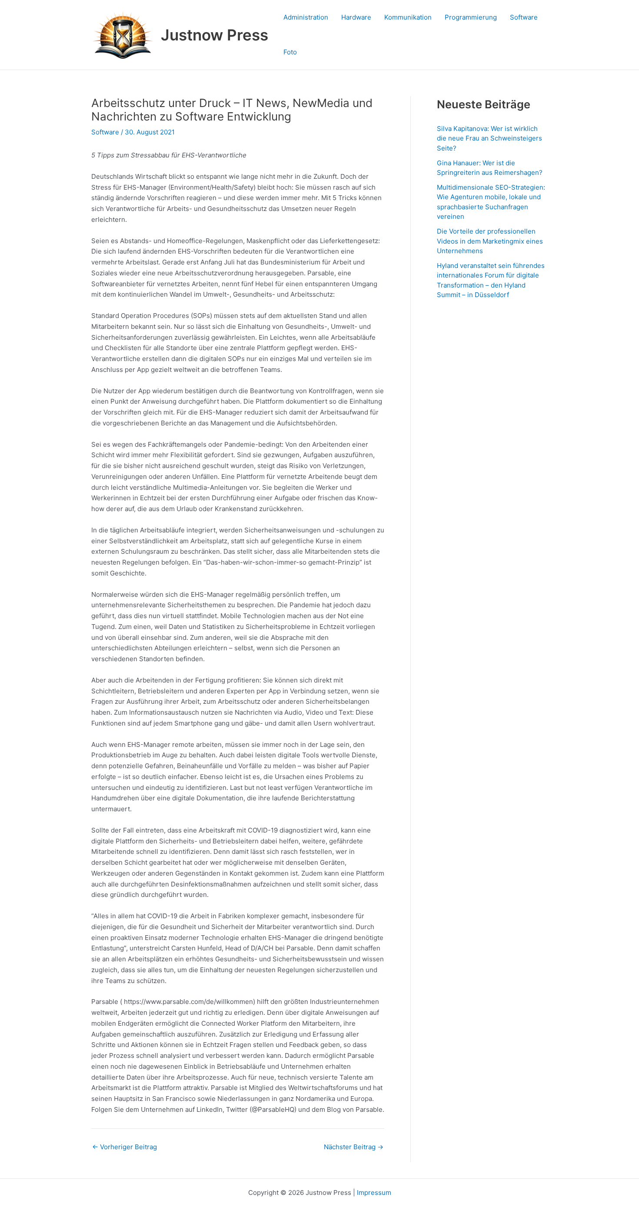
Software (524, 17)
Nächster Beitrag (353, 1147)
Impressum (374, 1192)
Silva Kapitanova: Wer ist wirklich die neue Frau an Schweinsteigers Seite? (489, 138)
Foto (290, 52)
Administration (305, 17)
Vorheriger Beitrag (124, 1147)
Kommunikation (408, 17)
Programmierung (471, 17)
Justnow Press (214, 35)
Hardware (356, 17)
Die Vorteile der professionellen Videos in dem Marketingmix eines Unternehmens (490, 241)
